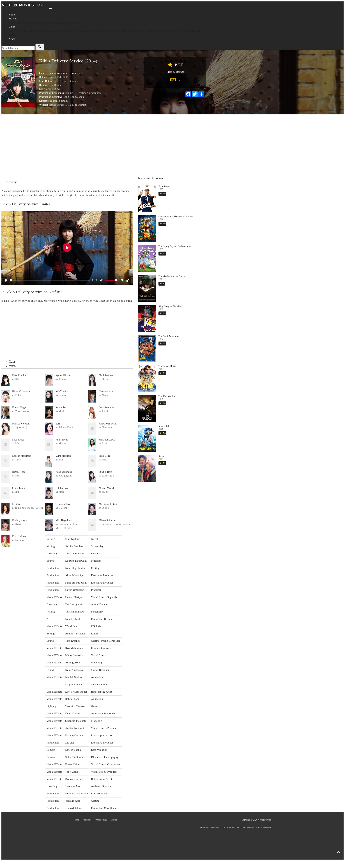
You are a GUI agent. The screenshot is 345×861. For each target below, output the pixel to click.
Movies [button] (13, 18)
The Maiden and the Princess (172, 276)
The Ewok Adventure (168, 336)
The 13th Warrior (166, 396)
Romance (151, 30)
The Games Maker (167, 366)
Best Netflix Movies (70, 22)
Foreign (106, 30)
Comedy (46, 30)
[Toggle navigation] (50, 8)
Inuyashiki (163, 426)
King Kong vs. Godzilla (169, 306)
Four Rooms (164, 186)
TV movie (180, 30)
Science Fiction (165, 30)
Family (87, 30)
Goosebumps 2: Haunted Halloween (175, 216)
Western (13, 34)
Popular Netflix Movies (45, 22)
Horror (123, 30)
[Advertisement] (102, 144)
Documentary (67, 30)
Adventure (23, 30)
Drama (79, 30)
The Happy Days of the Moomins (174, 246)
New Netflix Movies (20, 22)
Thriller (191, 30)
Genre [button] (12, 26)
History (115, 30)
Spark (161, 456)
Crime (55, 30)
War (198, 30)
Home (12, 14)
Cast (12, 361)
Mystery (140, 30)
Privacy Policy (101, 820)
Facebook (87, 820)
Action (12, 30)
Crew (12, 366)
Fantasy (96, 30)
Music (131, 30)
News (12, 38)
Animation (35, 30)
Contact (114, 820)
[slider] (50, 280)
